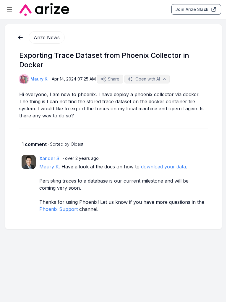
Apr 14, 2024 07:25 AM (74, 78)
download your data (163, 167)
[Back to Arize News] (20, 37)
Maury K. (49, 167)
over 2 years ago (82, 158)
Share (113, 78)
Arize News (47, 37)
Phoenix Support (58, 209)
